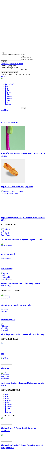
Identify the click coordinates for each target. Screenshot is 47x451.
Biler (7, 88)
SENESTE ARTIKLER (10, 122)
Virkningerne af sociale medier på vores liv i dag (22, 334)
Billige (7, 90)
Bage (7, 86)
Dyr (6, 102)
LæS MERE (9, 84)
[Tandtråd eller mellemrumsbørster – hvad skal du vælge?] (13, 149)
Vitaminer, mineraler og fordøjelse (16, 305)
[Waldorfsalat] (6, 264)
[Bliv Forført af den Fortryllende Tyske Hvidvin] (6, 235)
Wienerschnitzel (8, 254)
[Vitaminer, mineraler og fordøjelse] (6, 301)
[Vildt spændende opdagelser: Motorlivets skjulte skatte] (6, 379)
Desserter (8, 96)
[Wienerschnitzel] (6, 250)
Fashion (8, 104)
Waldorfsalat (6, 269)
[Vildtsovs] (6, 364)
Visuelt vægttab (8, 320)
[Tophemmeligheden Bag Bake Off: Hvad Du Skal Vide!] (13, 213)
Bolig (7, 94)
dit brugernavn (26, 57)
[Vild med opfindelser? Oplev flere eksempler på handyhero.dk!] (6, 441)
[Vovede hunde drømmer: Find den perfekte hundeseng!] (6, 279)
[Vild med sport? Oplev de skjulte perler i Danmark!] (6, 424)
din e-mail (24, 70)
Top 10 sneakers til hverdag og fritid (17, 187)
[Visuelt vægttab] (6, 315)
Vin (2, 354)
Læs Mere (4, 110)
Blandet (8, 92)
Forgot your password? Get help (12, 64)
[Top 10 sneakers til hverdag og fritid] (13, 182)
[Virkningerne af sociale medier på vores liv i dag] (6, 330)
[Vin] (6, 349)
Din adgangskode (27, 59)
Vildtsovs (5, 368)
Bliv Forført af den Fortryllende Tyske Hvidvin (22, 239)
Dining (7, 100)
